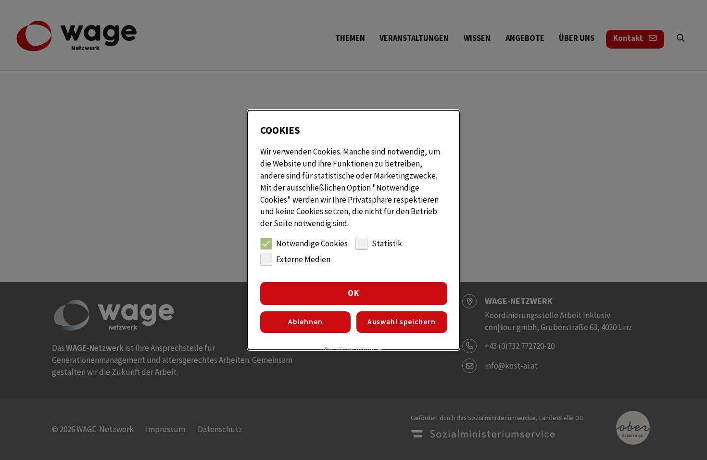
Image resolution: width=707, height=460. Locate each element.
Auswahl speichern (401, 321)
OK (353, 293)
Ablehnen (305, 321)
